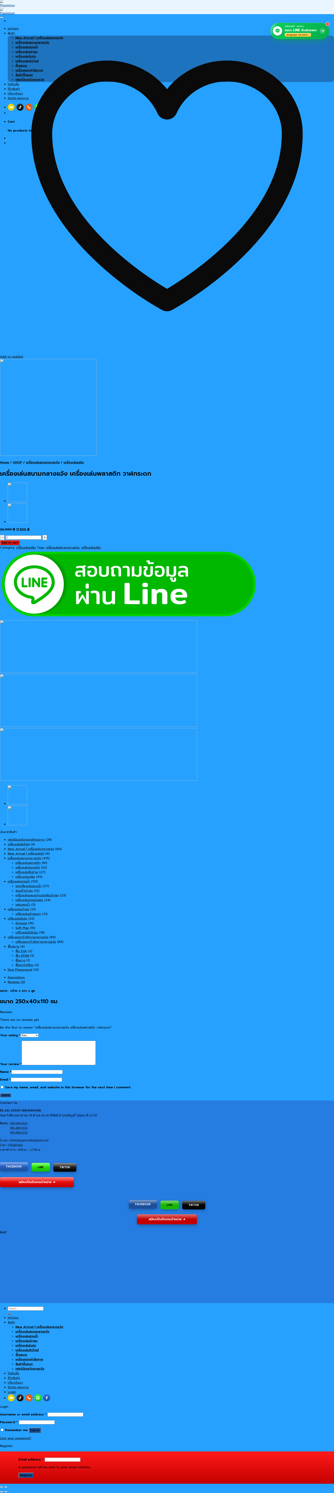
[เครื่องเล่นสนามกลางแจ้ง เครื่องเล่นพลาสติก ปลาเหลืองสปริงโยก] (17, 521)
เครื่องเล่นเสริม (74, 462)
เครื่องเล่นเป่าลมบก (28, 914)
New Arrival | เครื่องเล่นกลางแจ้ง (31, 849)
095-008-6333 (18, 1132)
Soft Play (22, 928)
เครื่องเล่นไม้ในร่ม (26, 932)
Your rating (10, 1035)
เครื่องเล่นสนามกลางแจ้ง (43, 462)
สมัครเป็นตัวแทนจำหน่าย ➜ (37, 1182)
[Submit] (9, 1314)
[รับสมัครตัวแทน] (11, 1397)
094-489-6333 (18, 1128)
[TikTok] (20, 1397)
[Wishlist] (1, 17)
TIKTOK (65, 1167)
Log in (34, 1430)
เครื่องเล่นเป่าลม (18, 909)
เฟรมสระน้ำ (22, 904)
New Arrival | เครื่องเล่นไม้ (26, 853)
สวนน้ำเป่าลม (24, 890)
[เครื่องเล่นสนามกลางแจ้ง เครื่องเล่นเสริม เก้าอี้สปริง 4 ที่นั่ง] (17, 501)
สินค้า (11, 1322)
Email (5, 1079)
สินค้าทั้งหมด (24, 1364)
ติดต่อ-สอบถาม (18, 1387)
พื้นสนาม (13, 946)
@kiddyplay (15, 1145)
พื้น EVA (21, 951)
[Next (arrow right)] (5, 1491)
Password (9, 1422)
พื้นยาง (20, 960)
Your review (11, 1064)
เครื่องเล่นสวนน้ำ (19, 881)
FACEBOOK (14, 1166)
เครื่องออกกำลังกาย (29, 1359)
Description (16, 977)
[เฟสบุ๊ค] (46, 1397)
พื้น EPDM (22, 955)
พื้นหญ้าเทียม (24, 965)
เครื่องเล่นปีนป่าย (26, 872)
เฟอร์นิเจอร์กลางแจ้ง (29, 1368)
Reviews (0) (16, 982)
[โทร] (29, 1397)
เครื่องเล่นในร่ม (17, 918)
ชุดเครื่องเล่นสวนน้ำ (28, 886)
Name (5, 1072)
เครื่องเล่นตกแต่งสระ (29, 900)
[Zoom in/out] (5, 1487)
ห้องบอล (21, 923)
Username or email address (23, 1414)
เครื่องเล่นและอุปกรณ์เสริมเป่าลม (37, 895)
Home (4, 462)
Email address (31, 1459)
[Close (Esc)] (1, 1487)
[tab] (171, 977)
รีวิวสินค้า (14, 1378)
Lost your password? (15, 1438)
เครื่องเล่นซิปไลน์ (19, 844)
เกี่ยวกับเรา (15, 1382)
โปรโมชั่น (13, 1373)
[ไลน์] (37, 1397)
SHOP (17, 462)
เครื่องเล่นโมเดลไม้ (27, 867)
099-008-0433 (18, 1123)
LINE (41, 1167)
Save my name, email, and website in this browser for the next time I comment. (68, 1087)
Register (26, 1475)
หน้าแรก (13, 1317)
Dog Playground (20, 969)
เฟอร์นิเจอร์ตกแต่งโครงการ (26, 839)
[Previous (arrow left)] (1, 1491)
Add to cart (10, 543)
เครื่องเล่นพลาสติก (28, 863)
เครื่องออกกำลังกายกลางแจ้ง (28, 937)
